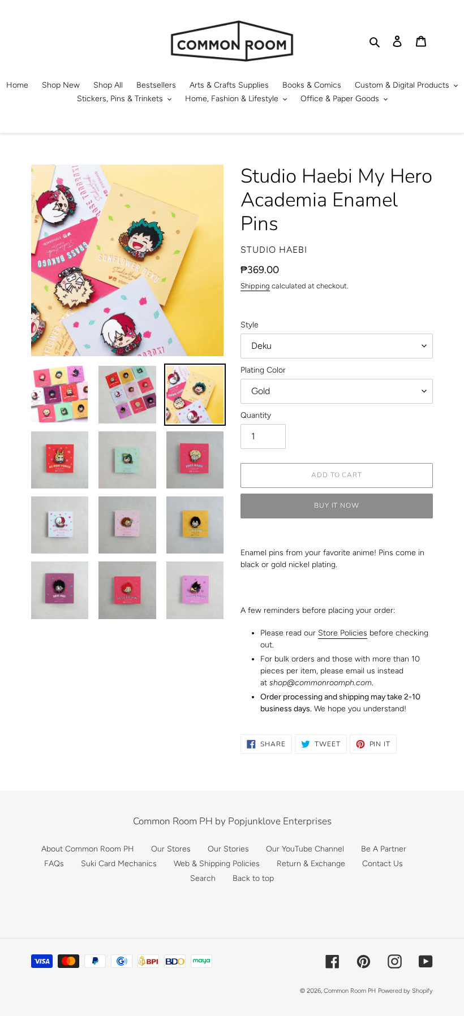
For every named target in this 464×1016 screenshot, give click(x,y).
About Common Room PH (87, 849)
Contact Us (382, 863)
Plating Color (263, 370)
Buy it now (337, 505)
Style (249, 325)
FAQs (54, 863)
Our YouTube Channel (305, 849)
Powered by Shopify (405, 991)
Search (203, 878)
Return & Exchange (311, 863)
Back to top (253, 878)
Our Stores (171, 849)
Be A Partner (383, 849)
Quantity (255, 415)
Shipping (255, 286)
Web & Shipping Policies (217, 863)
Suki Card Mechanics (119, 863)
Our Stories (228, 849)
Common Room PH (350, 991)
